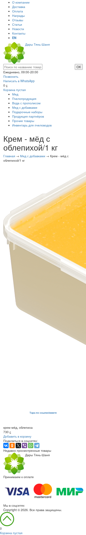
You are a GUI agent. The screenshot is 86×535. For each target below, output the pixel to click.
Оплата (17, 11)
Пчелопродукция (24, 98)
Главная (9, 156)
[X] (18, 445)
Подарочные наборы (27, 112)
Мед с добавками (24, 107)
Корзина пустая (14, 89)
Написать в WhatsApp (19, 81)
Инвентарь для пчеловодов (32, 125)
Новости (18, 29)
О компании (21, 2)
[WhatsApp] (30, 445)
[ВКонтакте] (6, 445)
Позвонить (10, 76)
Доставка (18, 6)
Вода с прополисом (26, 103)
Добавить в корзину (17, 436)
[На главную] (14, 463)
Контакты (18, 33)
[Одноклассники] (12, 445)
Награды (18, 15)
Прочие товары (23, 120)
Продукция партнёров (28, 116)
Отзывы (17, 20)
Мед (15, 94)
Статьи (17, 24)
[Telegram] (36, 445)
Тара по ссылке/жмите (43, 412)
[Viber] (24, 445)
